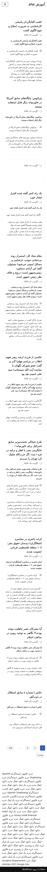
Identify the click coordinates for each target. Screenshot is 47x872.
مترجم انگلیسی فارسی (13, 796)
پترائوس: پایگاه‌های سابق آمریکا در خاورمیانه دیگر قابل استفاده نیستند (24, 102)
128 (10, 748)
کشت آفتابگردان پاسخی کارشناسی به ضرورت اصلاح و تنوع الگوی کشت (25, 26)
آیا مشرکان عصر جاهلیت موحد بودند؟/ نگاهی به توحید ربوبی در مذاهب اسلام (24, 633)
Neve (42, 869)
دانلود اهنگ (18, 845)
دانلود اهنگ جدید (16, 781)
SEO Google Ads (20, 864)
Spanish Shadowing (17, 792)
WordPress (27, 869)
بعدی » (40, 755)
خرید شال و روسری (34, 838)
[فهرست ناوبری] (5, 4)
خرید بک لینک (24, 785)
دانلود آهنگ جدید (16, 804)
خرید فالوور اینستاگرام (22, 773)
